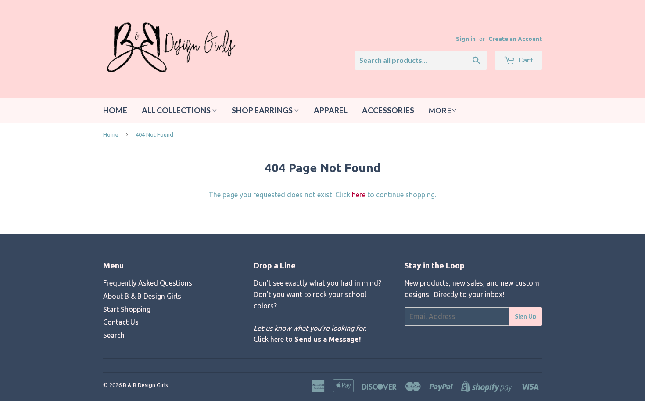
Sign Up (525, 316)
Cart (525, 59)
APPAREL (331, 110)
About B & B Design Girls (142, 296)
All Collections (177, 110)
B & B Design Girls (145, 385)
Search (114, 335)
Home (115, 110)
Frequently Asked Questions (147, 283)
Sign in (466, 38)
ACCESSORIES (388, 110)
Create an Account (515, 38)
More (440, 110)
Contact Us (121, 322)
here (359, 195)
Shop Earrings (263, 110)
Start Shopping (126, 309)
